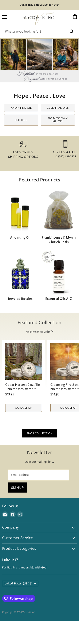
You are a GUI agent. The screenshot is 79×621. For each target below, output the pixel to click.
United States (18, 583)
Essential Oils (58, 107)
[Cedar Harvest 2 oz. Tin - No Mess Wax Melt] (23, 361)
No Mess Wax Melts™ (57, 119)
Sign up (17, 487)
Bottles (21, 120)
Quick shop (23, 407)
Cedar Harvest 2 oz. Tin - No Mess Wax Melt (22, 387)
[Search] (71, 31)
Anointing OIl (21, 107)
